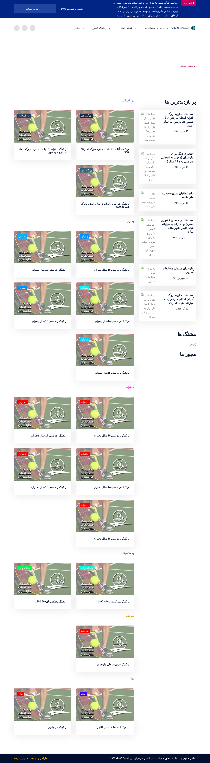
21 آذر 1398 (182, 308)
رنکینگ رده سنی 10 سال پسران (111, 269)
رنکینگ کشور (99, 28)
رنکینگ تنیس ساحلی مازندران (113, 664)
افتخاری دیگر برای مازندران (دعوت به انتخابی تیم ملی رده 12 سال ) (177, 157)
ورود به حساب (33, 8)
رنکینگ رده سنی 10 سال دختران (111, 435)
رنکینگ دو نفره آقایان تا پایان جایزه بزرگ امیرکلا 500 (105, 205)
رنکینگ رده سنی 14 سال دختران (111, 487)
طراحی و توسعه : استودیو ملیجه (30, 758)
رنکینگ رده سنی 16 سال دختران (48, 487)
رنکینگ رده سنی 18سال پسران (112, 372)
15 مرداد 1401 (181, 131)
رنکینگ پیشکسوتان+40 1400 (113, 601)
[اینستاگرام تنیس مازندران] (25, 28)
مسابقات (150, 28)
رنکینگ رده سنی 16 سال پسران (49, 321)
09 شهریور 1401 (179, 278)
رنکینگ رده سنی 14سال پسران (112, 321)
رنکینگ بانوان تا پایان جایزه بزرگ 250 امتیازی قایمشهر (42, 151)
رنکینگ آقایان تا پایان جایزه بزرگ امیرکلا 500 (105, 151)
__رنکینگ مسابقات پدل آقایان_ (112, 727)
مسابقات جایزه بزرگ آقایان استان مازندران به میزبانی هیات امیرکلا (179, 299)
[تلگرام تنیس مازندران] (32, 28)
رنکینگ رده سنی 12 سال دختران (48, 435)
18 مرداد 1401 (181, 167)
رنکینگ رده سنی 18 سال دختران (111, 538)
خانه (162, 28)
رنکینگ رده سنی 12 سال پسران (49, 269)
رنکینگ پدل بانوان (57, 727)
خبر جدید (187, 2)
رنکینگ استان (126, 28)
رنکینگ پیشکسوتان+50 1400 (50, 601)
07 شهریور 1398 (179, 237)
